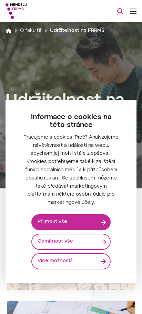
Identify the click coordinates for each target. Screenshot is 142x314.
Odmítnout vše (55, 241)
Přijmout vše (52, 222)
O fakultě (31, 30)
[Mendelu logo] (40, 11)
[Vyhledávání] (120, 11)
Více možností (55, 261)
